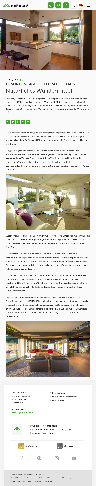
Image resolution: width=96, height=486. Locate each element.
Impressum (48, 482)
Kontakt (30, 482)
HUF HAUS (14, 80)
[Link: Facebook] (22, 458)
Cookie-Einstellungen (18, 482)
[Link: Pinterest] (39, 458)
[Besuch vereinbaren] (58, 5)
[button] (8, 122)
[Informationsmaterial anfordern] (66, 5)
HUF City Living (59, 400)
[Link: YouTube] (73, 458)
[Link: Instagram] (56, 458)
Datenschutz (38, 482)
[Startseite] (24, 5)
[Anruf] (51, 5)
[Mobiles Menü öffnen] (89, 5)
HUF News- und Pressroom (64, 396)
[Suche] (73, 5)
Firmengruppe (58, 393)
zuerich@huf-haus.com (22, 412)
